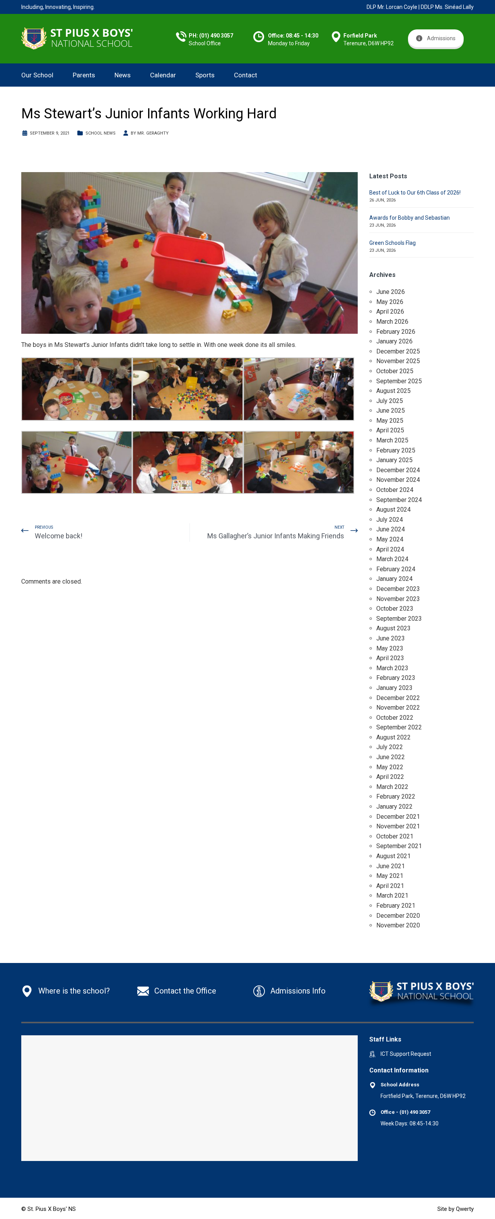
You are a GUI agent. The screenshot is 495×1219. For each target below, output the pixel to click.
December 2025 (398, 351)
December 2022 (398, 698)
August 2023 (393, 628)
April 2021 (390, 885)
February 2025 (395, 450)
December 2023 (398, 588)
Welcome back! (58, 536)
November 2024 (398, 479)
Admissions (441, 38)
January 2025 (394, 460)
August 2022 (393, 737)
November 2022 (398, 707)
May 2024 (389, 539)
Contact (245, 75)
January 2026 (394, 341)
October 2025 (394, 371)
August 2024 (393, 509)
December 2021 (398, 816)
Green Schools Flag (392, 243)
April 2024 (390, 549)
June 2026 (390, 291)
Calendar (163, 75)
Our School (37, 75)
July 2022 (389, 747)
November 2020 (398, 925)
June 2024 (390, 529)
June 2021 (390, 866)
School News (100, 133)
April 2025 (390, 430)
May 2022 (389, 767)
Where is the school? (74, 990)
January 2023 (394, 687)
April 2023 (390, 658)
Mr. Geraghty (153, 133)
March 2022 (392, 786)
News (122, 75)
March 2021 (392, 895)
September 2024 (399, 500)
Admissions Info (298, 990)
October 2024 (394, 489)
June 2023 (390, 638)
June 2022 (390, 757)
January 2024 (394, 578)
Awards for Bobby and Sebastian (409, 218)
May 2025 (389, 420)
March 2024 (392, 559)
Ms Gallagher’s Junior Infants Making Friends (275, 536)
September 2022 (399, 727)
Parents (84, 75)
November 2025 (398, 361)
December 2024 (398, 470)
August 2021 (393, 856)
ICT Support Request (406, 1054)
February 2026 (395, 331)
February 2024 (395, 569)
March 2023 (392, 668)
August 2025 (393, 390)
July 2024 (389, 519)
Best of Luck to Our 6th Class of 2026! (415, 193)
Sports (205, 75)
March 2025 (392, 440)
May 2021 (389, 875)
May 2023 (389, 648)
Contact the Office (185, 990)
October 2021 (394, 836)
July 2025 (389, 401)
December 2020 (398, 915)
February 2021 (395, 905)
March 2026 (392, 321)
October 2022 (394, 717)
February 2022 (395, 796)
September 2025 (399, 381)
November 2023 (398, 599)
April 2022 (390, 776)
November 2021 (398, 826)
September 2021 (399, 846)
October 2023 (394, 608)
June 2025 (390, 410)
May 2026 (389, 302)
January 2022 (394, 806)
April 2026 (390, 311)
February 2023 (395, 677)
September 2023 (399, 618)
